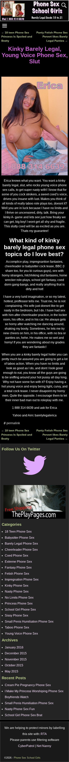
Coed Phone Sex (16, 555)
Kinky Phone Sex (16, 585)
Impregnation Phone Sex (22, 579)
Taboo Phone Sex (17, 627)
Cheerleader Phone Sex (21, 549)
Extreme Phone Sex (18, 561)
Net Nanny (44, 746)
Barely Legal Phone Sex (21, 543)
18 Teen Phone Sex (18, 531)
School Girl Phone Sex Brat (23, 715)
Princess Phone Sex (19, 603)
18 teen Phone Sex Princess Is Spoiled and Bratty (16, 36)
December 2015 (16, 653)
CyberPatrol (26, 746)
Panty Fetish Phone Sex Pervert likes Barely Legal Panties (52, 36)
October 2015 (14, 665)
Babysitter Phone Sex (19, 537)
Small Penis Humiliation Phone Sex (29, 621)
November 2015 (16, 659)
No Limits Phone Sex (19, 597)
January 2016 (14, 647)
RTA (44, 734)
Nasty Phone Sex (17, 591)
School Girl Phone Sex (20, 609)
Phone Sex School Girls (27, 757)
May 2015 (11, 671)
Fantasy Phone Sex (18, 567)
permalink (13, 423)
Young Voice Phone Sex (21, 633)
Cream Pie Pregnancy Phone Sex (28, 685)
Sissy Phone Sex (16, 615)
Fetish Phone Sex (17, 573)
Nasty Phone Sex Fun (20, 709)
